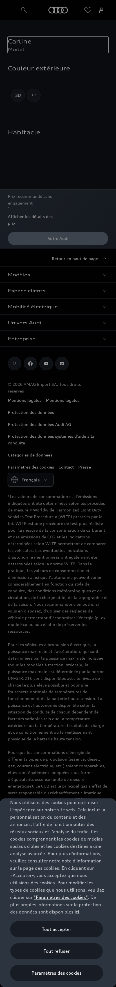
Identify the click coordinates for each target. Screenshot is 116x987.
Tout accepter (56, 929)
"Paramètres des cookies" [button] (61, 897)
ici (77, 912)
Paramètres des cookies (57, 973)
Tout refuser (57, 951)
